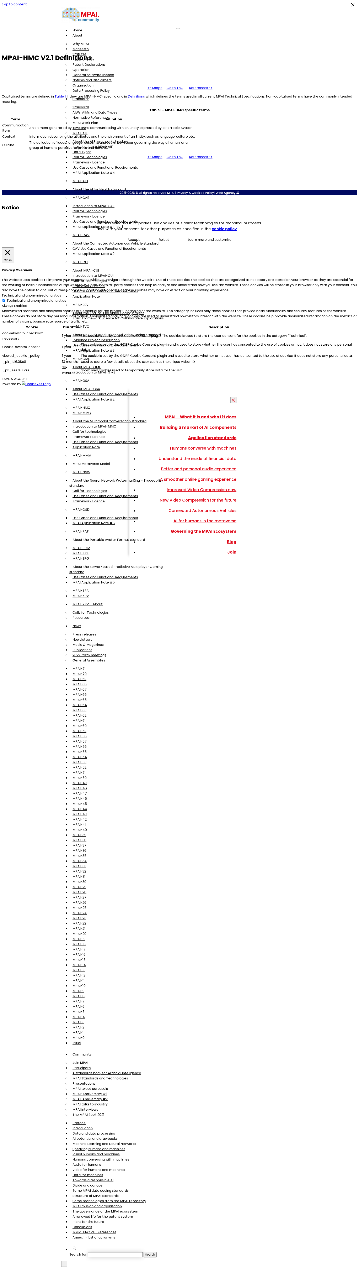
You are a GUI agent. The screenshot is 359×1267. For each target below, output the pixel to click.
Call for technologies (89, 431)
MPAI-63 (79, 710)
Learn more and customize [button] (209, 239)
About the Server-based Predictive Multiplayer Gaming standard (116, 569)
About (77, 35)
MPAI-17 (79, 949)
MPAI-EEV (81, 304)
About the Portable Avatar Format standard (109, 539)
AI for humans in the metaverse (204, 521)
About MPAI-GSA (86, 389)
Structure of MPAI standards (96, 1195)
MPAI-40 (80, 829)
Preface (79, 1123)
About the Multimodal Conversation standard (109, 421)
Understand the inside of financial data (197, 458)
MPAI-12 (79, 975)
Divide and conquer (88, 1185)
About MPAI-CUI (86, 270)
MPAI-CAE (81, 197)
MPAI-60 (80, 725)
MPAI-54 (80, 757)
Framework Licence (89, 162)
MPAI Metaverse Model (91, 463)
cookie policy (224, 228)
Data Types (82, 152)
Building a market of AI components (198, 427)
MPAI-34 (80, 861)
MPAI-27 (79, 897)
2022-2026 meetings (89, 655)
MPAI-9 (78, 991)
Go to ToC (175, 87)
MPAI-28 (79, 892)
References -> (201, 87)
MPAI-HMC (81, 407)
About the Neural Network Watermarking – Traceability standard (116, 483)
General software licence (93, 75)
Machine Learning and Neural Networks (104, 1143)
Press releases (84, 634)
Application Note (86, 296)
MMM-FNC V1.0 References (94, 1232)
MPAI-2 (78, 1027)
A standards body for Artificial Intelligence (107, 1073)
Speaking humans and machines (99, 1149)
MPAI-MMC (82, 412)
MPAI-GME (81, 358)
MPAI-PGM (81, 548)
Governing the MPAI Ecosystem (203, 531)
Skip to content (14, 4)
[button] (74, 1249)
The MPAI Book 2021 (88, 1114)
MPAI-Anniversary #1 (90, 1093)
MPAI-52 (79, 767)
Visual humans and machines (96, 1154)
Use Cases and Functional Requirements (105, 167)
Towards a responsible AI (93, 1180)
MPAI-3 (78, 1022)
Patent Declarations (89, 64)
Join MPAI (80, 1062)
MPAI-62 (79, 715)
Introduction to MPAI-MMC (94, 426)
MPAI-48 (80, 788)
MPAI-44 (80, 809)
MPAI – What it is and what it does (200, 417)
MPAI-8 (79, 996)
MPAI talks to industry (90, 1104)
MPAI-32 (79, 871)
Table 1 (60, 96)
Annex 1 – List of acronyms (94, 1237)
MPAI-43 (80, 814)
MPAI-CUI (80, 262)
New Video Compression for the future (198, 500)
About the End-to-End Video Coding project (108, 313)
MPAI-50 (80, 777)
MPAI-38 (79, 840)
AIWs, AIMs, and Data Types (95, 112)
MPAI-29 (79, 887)
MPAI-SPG (81, 558)
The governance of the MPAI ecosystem (105, 1211)
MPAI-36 (79, 850)
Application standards (212, 438)
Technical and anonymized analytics (36, 300)
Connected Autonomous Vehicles (202, 510)
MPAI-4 (79, 1017)
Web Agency (225, 192)
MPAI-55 (80, 751)
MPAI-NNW (81, 472)
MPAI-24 (80, 913)
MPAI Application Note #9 (93, 253)
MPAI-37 (79, 845)
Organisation (83, 85)
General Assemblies (89, 660)
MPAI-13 (79, 970)
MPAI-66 (80, 694)
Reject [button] (164, 239)
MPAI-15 (79, 959)
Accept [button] (134, 239)
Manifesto (81, 49)
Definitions (136, 96)
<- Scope (155, 87)
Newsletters (82, 639)
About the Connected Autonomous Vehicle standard (116, 243)
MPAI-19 (79, 939)
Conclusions (82, 1227)
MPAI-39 (79, 835)
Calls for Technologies (91, 612)
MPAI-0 (79, 1037)
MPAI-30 (79, 881)
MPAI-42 (80, 819)
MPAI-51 (79, 772)
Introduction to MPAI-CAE (93, 206)
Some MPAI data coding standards (101, 1190)
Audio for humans (87, 1164)
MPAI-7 (79, 1001)
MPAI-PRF (81, 553)
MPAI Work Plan (85, 122)
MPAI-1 (78, 1032)
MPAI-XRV (81, 595)
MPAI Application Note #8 (94, 523)
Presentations (84, 1083)
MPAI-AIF (80, 133)
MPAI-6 (79, 1006)
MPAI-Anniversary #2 (90, 1099)
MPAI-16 (79, 954)
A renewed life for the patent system (103, 1216)
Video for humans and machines (99, 1169)
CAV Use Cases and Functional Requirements (109, 248)
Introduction (83, 1128)
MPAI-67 (80, 689)
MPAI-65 (80, 699)
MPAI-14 (79, 965)
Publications (82, 650)
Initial (77, 1043)
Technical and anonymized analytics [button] (31, 295)
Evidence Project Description (96, 340)
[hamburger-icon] (178, 28)
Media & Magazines (88, 644)
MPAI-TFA (81, 590)
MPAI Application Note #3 (93, 350)
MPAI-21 (79, 928)
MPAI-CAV (81, 235)
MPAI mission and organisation (97, 1206)
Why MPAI (81, 43)
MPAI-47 (80, 793)
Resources (81, 617)
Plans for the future (88, 1221)
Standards (81, 107)
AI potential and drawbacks (95, 1138)
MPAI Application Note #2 (93, 399)
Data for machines (88, 1175)
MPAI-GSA (81, 380)
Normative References (91, 117)
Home (77, 30)
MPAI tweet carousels (90, 1088)
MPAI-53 (79, 762)
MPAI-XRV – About (88, 604)
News (77, 626)
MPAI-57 (80, 741)
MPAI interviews (85, 1109)
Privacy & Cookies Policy (195, 192)
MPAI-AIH (80, 181)
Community (82, 1054)
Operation (81, 69)
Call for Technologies (90, 157)
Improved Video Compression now (201, 490)
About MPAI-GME (87, 367)
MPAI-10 (79, 985)
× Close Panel (233, 400)
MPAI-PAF (81, 531)
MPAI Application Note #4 (94, 172)
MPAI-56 (80, 746)
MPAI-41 (79, 824)
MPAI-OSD (81, 509)
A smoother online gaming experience (198, 479)
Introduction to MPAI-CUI (93, 275)
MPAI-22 (79, 923)
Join (231, 552)
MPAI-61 (79, 720)
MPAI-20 (79, 933)
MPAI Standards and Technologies (100, 1078)
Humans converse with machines (203, 448)
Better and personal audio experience (198, 469)
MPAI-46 (80, 798)
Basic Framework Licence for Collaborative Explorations (118, 318)
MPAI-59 (79, 731)
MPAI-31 (79, 876)
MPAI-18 (79, 944)
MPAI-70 (80, 673)
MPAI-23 (79, 918)
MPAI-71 (79, 668)
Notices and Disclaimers (92, 80)
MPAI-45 (80, 803)
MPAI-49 (80, 783)
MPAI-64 (80, 705)
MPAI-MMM (82, 455)
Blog (231, 542)
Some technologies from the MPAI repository (109, 1201)
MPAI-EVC (81, 326)
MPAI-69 (79, 679)
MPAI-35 (79, 855)
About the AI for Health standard (99, 189)
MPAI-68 (80, 684)
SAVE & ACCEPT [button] (14, 378)
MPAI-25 (79, 907)
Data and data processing (94, 1133)
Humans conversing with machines (101, 1159)
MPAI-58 (80, 736)
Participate (82, 1068)
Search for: (78, 1254)
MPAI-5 (79, 1011)
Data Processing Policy (91, 90)
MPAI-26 (79, 902)
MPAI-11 (79, 980)
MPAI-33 (79, 866)
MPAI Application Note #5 (94, 582)
